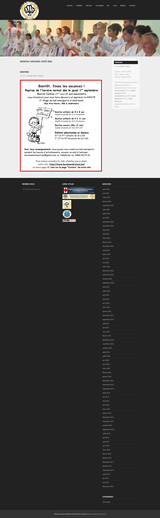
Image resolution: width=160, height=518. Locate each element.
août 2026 (106, 189)
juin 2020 (106, 360)
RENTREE (24, 72)
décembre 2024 (108, 222)
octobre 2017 (107, 466)
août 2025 (106, 210)
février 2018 (107, 454)
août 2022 (106, 287)
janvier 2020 (107, 376)
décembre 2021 (108, 315)
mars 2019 (106, 409)
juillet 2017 (106, 474)
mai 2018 (106, 442)
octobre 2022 (107, 279)
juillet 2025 (106, 214)
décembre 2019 (108, 381)
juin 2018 (106, 438)
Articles (89, 5)
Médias (123, 5)
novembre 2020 (108, 344)
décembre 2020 (108, 340)
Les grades (100, 5)
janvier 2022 (107, 311)
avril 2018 (106, 446)
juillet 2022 (106, 291)
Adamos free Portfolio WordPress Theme (70, 514)
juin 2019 (106, 397)
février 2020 (107, 372)
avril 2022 (106, 303)
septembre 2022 (108, 283)
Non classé (106, 502)
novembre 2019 (108, 385)
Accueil (70, 5)
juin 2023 (106, 258)
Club (115, 5)
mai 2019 (106, 401)
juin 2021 (106, 328)
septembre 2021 (108, 319)
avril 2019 (106, 405)
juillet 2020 (106, 356)
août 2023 (106, 250)
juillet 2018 (106, 433)
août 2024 (106, 230)
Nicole (41, 76)
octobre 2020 (107, 348)
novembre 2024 (108, 226)
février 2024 (107, 242)
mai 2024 (106, 234)
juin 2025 (106, 218)
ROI (108, 5)
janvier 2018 (107, 458)
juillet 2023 (106, 254)
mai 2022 (106, 299)
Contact (132, 5)
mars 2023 (106, 266)
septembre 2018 (108, 429)
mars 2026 (106, 197)
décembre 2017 (108, 462)
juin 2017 (106, 478)
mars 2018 (106, 450)
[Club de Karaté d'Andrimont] (29, 10)
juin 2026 (106, 193)
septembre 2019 (108, 389)
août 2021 (106, 323)
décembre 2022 (108, 271)
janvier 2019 (107, 413)
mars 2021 (106, 332)
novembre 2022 (108, 275)
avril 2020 (106, 364)
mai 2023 (106, 262)
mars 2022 (106, 307)
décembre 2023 (108, 246)
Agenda (79, 5)
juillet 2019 (106, 393)
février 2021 (107, 336)
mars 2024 (106, 238)
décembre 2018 (108, 417)
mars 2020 (106, 368)
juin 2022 (106, 295)
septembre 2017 (108, 470)
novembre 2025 (108, 205)
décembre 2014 (108, 486)
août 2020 (106, 352)
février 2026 (107, 201)
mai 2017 (106, 482)
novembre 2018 (108, 421)
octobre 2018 (107, 425)
